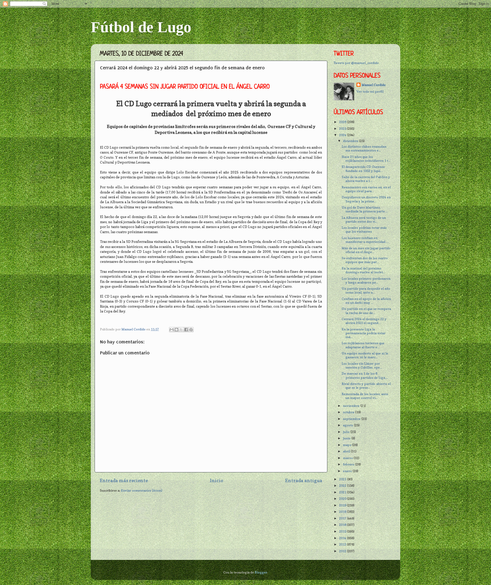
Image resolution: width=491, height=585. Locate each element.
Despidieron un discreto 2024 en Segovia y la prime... (366, 199)
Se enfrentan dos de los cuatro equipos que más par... (365, 260)
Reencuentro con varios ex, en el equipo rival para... (366, 189)
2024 (343, 135)
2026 (343, 122)
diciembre (351, 141)
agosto (348, 425)
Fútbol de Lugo (141, 27)
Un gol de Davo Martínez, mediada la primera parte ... (365, 209)
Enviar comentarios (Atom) (141, 490)
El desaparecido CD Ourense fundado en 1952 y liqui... (363, 168)
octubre (349, 412)
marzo (348, 458)
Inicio (216, 480)
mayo (347, 445)
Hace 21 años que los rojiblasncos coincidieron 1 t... (366, 158)
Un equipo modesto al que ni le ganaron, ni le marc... (365, 355)
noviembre (351, 406)
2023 (343, 479)
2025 (343, 129)
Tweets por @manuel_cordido (356, 63)
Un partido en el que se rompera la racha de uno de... (366, 311)
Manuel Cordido (374, 85)
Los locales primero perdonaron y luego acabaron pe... (366, 280)
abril (347, 451)
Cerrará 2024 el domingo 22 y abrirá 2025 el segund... (364, 321)
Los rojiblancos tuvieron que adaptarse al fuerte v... (363, 345)
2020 (343, 499)
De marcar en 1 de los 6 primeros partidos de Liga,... (365, 375)
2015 (343, 531)
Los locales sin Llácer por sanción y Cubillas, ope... (362, 365)
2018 (343, 512)
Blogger (261, 572)
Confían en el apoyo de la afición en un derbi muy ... (366, 301)
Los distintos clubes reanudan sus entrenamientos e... (364, 148)
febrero (349, 464)
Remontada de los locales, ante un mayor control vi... (365, 396)
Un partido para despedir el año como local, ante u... (366, 290)
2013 (343, 544)
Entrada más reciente (124, 480)
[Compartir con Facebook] (186, 329)
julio (346, 432)
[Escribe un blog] (176, 329)
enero (348, 471)
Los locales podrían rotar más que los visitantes (364, 229)
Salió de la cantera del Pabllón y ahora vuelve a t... (366, 179)
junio (347, 438)
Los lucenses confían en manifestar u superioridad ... (365, 240)
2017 (343, 518)
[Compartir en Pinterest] (191, 329)
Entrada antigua (303, 480)
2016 (343, 525)
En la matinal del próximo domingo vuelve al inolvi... (363, 270)
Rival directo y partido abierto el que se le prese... (366, 385)
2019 (343, 505)
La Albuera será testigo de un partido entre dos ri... (364, 219)
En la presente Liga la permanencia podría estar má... (363, 333)
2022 (343, 486)
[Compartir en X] (181, 329)
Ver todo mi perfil (370, 91)
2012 (343, 551)
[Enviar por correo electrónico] (171, 329)
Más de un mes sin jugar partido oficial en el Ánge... (366, 250)
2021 (343, 492)
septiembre (352, 419)
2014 (343, 538)
